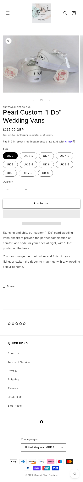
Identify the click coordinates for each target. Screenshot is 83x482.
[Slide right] (50, 100)
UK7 (10, 173)
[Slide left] (33, 100)
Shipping (24, 135)
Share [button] (11, 286)
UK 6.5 (64, 164)
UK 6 (46, 164)
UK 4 (46, 155)
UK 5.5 (28, 164)
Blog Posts (15, 405)
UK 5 (10, 164)
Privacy (12, 370)
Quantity (8, 181)
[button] (7, 13)
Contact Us (15, 397)
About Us (14, 353)
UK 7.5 (27, 173)
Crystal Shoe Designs (46, 475)
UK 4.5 (64, 155)
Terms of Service (19, 362)
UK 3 (10, 155)
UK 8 (45, 173)
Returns (13, 388)
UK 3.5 (28, 155)
